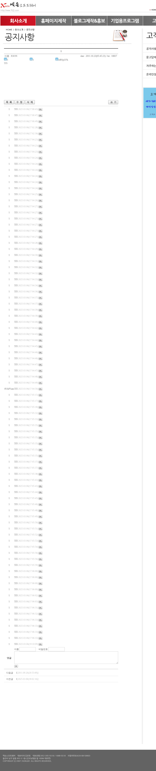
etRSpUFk (63, 60)
